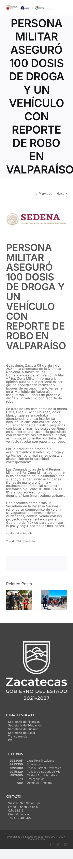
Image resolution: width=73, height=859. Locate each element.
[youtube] (65, 844)
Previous (45, 193)
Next (60, 193)
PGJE (11, 740)
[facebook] (50, 844)
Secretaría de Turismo (23, 729)
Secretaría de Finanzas (24, 721)
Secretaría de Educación (25, 725)
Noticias (30, 541)
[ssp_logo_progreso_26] (25, 7)
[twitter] (58, 844)
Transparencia (18, 736)
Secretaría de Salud (21, 732)
